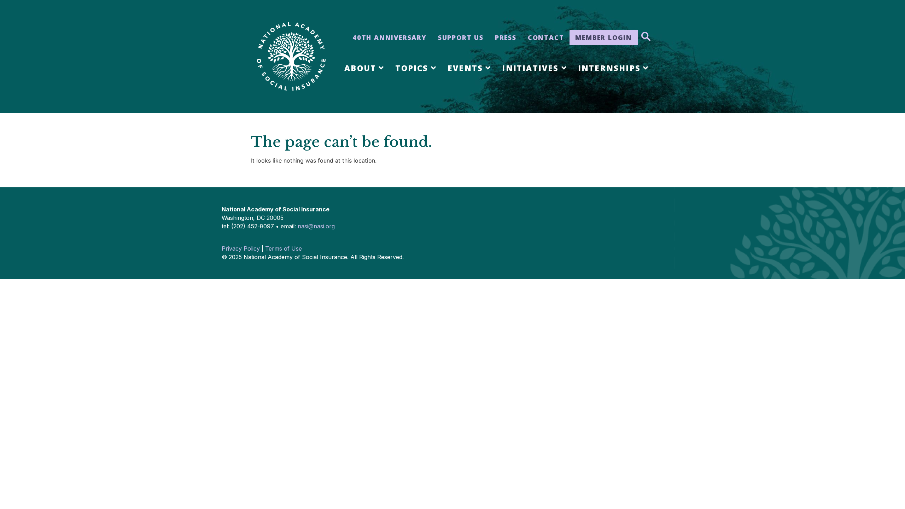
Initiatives (530, 68)
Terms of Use (283, 248)
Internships (609, 68)
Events (465, 68)
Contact (546, 37)
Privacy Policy (241, 248)
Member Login (603, 37)
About (360, 68)
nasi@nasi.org (316, 226)
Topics (411, 68)
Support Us (461, 37)
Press (505, 37)
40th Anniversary (389, 37)
